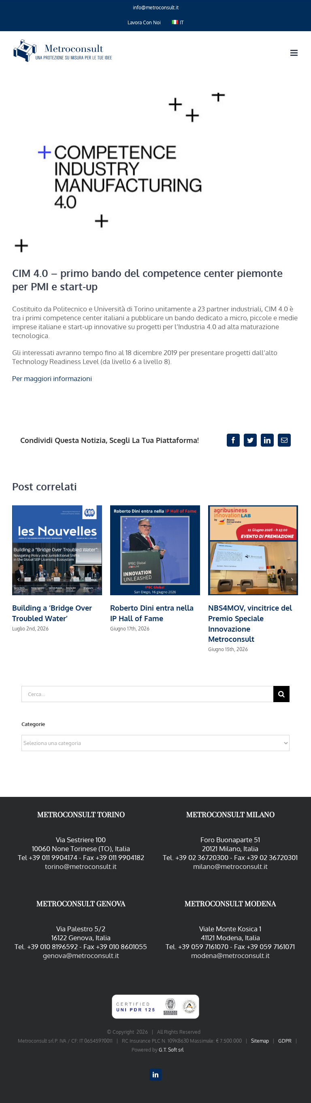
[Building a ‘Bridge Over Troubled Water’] (57, 549)
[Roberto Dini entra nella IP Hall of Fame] (155, 549)
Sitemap (260, 1041)
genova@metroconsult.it (81, 955)
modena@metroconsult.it (230, 955)
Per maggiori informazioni (52, 378)
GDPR (285, 1041)
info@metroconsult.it (156, 7)
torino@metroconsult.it (81, 866)
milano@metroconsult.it (230, 866)
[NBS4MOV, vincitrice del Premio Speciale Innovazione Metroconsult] (253, 549)
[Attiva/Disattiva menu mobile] (294, 53)
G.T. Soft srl (171, 1050)
